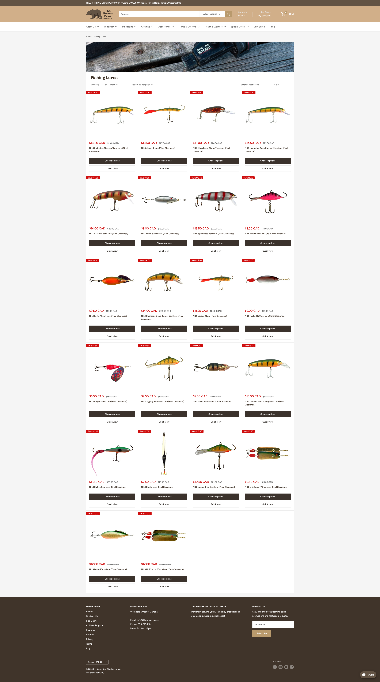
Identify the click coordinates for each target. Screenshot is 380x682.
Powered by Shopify (95, 673)
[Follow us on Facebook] (275, 667)
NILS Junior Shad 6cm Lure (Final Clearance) (214, 487)
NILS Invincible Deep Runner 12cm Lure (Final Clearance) (266, 150)
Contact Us (92, 616)
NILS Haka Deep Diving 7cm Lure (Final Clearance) (211, 150)
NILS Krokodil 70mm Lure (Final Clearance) (265, 316)
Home (88, 36)
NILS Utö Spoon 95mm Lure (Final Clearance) (162, 569)
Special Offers (238, 26)
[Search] (228, 14)
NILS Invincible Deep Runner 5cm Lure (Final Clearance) (162, 318)
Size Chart (91, 620)
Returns (90, 634)
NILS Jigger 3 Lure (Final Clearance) (210, 316)
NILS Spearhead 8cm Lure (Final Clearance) (213, 233)
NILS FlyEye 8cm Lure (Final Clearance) (107, 487)
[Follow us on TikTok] (292, 667)
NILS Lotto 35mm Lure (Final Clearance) (212, 401)
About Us (91, 26)
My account (264, 15)
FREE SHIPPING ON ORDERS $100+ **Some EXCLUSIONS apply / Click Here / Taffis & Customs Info (133, 3)
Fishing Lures (100, 36)
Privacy (90, 639)
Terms (89, 643)
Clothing (145, 26)
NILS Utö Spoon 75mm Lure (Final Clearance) (266, 487)
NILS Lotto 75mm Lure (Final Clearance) (108, 569)
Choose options (112, 161)
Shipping (90, 630)
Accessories (164, 26)
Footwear (109, 26)
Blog (272, 26)
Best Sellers (259, 26)
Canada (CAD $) (95, 662)
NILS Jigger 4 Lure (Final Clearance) (158, 148)
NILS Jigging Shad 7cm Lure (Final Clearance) (162, 401)
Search (89, 611)
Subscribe (262, 633)
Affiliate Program (94, 625)
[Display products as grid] (283, 85)
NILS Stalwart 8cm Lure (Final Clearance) (108, 233)
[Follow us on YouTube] (286, 667)
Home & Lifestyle (187, 26)
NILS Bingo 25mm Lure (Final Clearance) (108, 401)
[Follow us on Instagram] (280, 667)
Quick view (112, 168)
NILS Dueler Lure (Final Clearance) (157, 487)
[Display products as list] (288, 85)
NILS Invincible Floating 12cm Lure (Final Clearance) (108, 150)
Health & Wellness (214, 26)
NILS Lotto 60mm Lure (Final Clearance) (160, 233)
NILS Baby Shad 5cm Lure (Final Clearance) (265, 233)
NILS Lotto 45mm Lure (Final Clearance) (108, 316)
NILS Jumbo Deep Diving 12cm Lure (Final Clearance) (264, 403)
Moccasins (127, 26)
